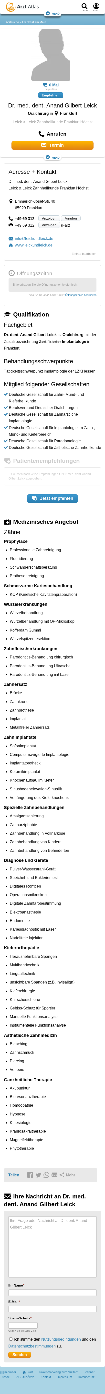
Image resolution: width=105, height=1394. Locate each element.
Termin (56, 145)
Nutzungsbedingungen (61, 1339)
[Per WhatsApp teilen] (47, 1175)
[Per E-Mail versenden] (55, 1175)
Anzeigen (49, 218)
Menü (56, 13)
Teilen (13, 1175)
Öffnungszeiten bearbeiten (80, 294)
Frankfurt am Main (34, 22)
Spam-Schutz (19, 1318)
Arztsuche (12, 22)
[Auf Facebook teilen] (31, 1175)
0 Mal (54, 85)
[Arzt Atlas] (32, 7)
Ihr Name (15, 1285)
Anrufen (71, 218)
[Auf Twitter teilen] (39, 1175)
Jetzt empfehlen (56, 498)
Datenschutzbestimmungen (32, 1346)
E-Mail (13, 1302)
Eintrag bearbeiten (84, 254)
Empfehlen (51, 95)
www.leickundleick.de (33, 245)
